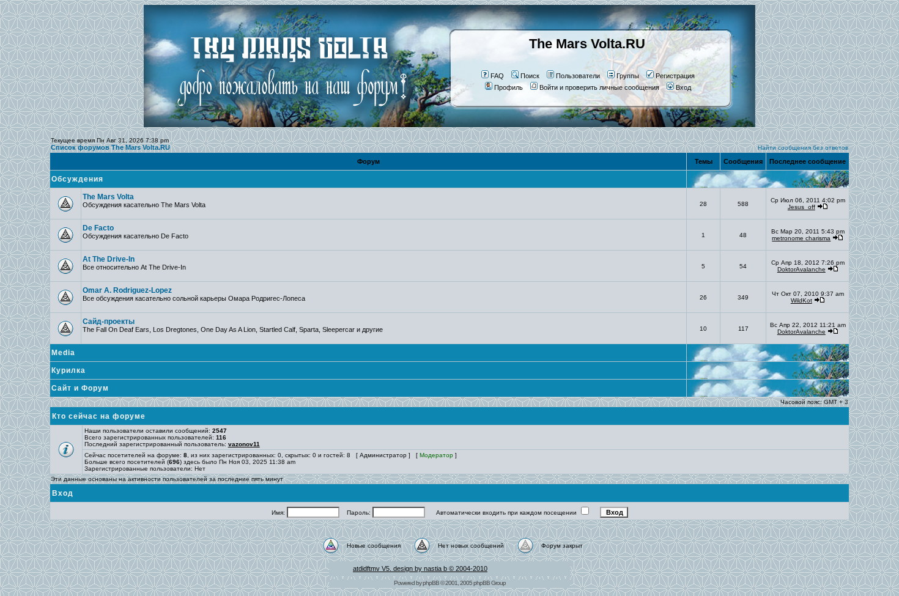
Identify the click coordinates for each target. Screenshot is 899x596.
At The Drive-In (109, 259)
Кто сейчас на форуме (99, 416)
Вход (683, 87)
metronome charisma (801, 238)
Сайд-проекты (109, 321)
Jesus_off (801, 207)
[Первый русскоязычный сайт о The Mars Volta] (281, 124)
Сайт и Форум (80, 388)
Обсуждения (77, 179)
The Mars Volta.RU (587, 43)
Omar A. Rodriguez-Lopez (127, 290)
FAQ (497, 75)
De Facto (98, 228)
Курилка (68, 370)
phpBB (431, 582)
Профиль (508, 87)
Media (63, 352)
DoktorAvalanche (801, 269)
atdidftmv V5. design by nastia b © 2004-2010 (420, 568)
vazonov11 (244, 444)
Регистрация (675, 75)
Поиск (529, 75)
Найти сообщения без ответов (803, 147)
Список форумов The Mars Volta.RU (110, 147)
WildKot (801, 300)
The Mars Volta (108, 197)
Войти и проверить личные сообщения (599, 87)
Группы (627, 75)
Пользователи (578, 75)
